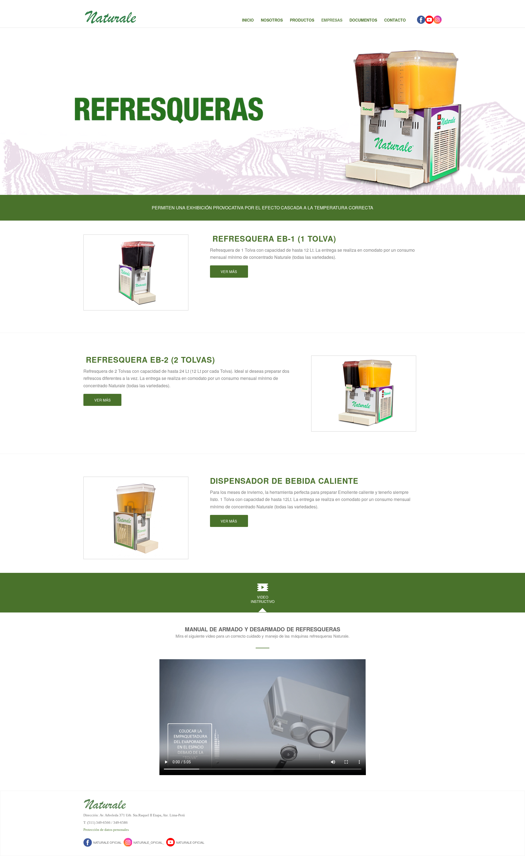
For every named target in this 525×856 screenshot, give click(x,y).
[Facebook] (421, 20)
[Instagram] (437, 20)
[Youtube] (429, 20)
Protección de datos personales (106, 830)
